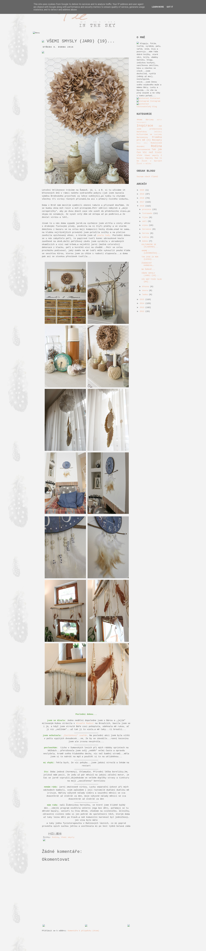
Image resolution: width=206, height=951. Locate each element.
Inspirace (145, 125)
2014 (142, 303)
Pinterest (154, 98)
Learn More (158, 7)
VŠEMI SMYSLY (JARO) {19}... (150, 274)
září (145, 221)
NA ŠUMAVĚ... (148, 269)
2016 (142, 206)
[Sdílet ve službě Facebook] (57, 833)
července (147, 229)
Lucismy (158, 134)
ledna (145, 294)
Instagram (154, 101)
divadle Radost (85, 723)
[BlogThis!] (52, 833)
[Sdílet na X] (55, 833)
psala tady (103, 235)
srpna (145, 225)
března (146, 286)
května (146, 237)
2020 (142, 190)
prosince (147, 209)
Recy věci (142, 143)
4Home (139, 120)
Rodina (55, 837)
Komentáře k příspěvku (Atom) (83, 931)
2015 (142, 299)
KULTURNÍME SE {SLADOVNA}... (150, 245)
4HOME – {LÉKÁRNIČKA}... (151, 251)
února (145, 290)
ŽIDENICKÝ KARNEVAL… (148, 264)
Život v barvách (152, 161)
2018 (142, 198)
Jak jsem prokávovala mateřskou (149, 129)
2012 (142, 311)
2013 (142, 307)
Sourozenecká (143, 149)
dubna (145, 241)
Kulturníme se (144, 134)
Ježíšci (158, 132)
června (146, 233)
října (145, 217)
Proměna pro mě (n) (149, 139)
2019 (142, 194)
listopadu (147, 213)
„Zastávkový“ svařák (75, 735)
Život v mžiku (144, 164)
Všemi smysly (67, 837)
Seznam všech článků (147, 176)
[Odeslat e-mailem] (49, 833)
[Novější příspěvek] (44, 926)
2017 (142, 202)
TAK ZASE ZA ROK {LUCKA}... (150, 258)
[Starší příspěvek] (128, 926)
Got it (170, 7)
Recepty (157, 140)
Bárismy (150, 120)
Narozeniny (142, 137)
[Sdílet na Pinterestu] (60, 833)
